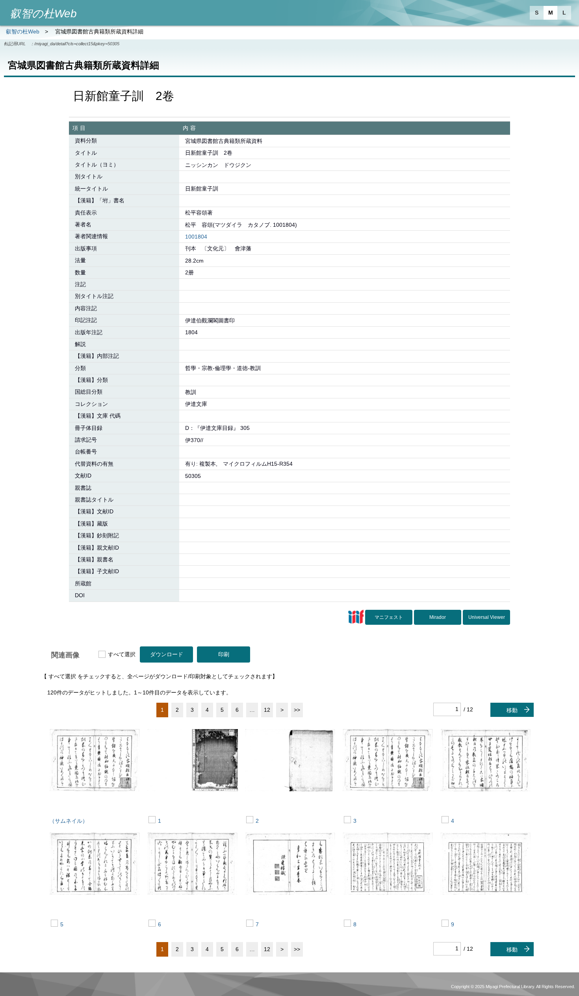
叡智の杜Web (22, 31)
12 (267, 710)
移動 (512, 710)
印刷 (223, 654)
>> (297, 710)
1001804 (196, 236)
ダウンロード (166, 654)
